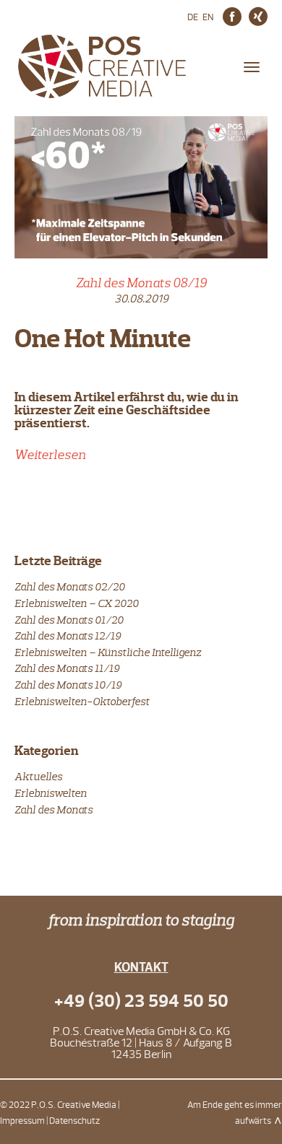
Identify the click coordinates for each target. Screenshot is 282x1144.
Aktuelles (38, 776)
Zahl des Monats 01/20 (69, 619)
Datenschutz (74, 1121)
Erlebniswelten (50, 793)
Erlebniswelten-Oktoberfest (82, 701)
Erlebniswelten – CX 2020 (76, 603)
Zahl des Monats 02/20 (69, 586)
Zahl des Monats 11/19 (66, 668)
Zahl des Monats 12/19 (67, 635)
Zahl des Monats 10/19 (67, 684)
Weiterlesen (50, 455)
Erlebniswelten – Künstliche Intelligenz (107, 652)
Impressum (22, 1121)
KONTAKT (141, 967)
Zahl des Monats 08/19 (141, 283)
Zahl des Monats (53, 809)
